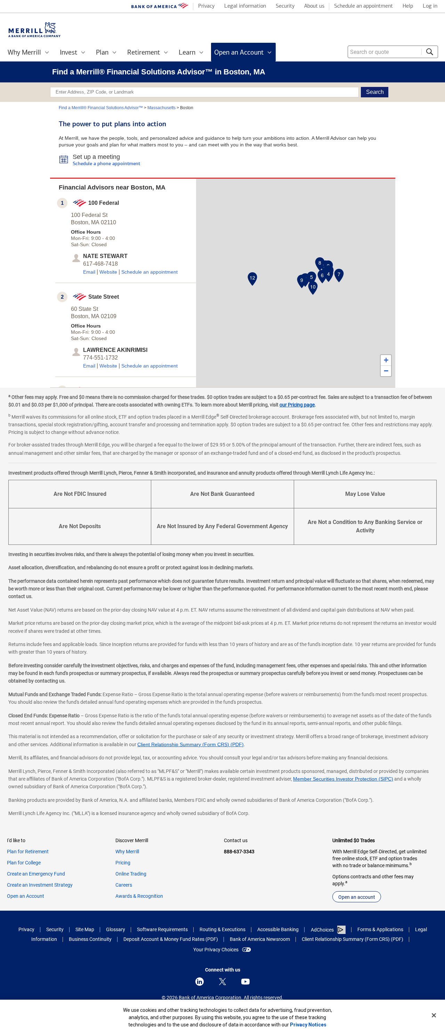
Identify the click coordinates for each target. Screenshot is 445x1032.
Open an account (356, 897)
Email (89, 272)
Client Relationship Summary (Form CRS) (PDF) (190, 744)
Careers (123, 885)
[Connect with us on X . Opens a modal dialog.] (222, 981)
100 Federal (103, 203)
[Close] (434, 1015)
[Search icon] (429, 51)
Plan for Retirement (28, 851)
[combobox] (393, 52)
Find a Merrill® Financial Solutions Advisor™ (101, 107)
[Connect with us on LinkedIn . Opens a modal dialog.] (199, 981)
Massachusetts (161, 107)
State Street (103, 297)
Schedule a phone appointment (106, 164)
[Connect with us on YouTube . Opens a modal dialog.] (245, 981)
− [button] (386, 370)
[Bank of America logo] (160, 7)
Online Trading (130, 874)
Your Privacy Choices (215, 949)
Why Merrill (127, 851)
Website (108, 272)
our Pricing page (297, 405)
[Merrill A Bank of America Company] (34, 29)
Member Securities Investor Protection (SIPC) (343, 779)
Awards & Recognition (139, 896)
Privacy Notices (308, 1024)
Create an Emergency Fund (36, 874)
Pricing (122, 862)
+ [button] (386, 360)
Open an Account (25, 896)
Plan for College (24, 862)
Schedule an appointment (149, 272)
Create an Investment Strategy (40, 885)
